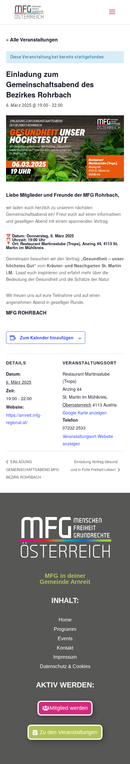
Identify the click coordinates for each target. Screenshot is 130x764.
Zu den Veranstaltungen (68, 732)
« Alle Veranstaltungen (32, 39)
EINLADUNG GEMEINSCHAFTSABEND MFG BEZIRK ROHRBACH (32, 469)
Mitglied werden (69, 708)
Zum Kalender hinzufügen (46, 337)
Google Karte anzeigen (85, 413)
